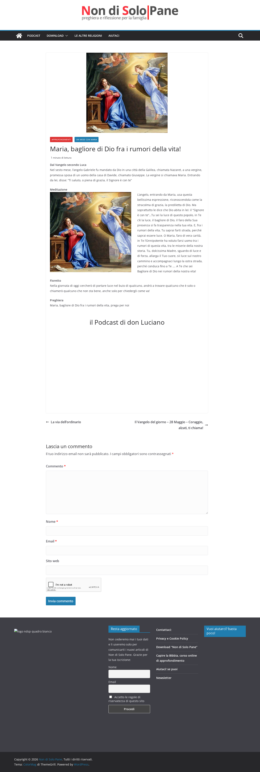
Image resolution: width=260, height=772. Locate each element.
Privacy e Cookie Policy (172, 638)
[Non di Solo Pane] (19, 36)
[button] (66, 36)
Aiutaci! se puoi (167, 669)
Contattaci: (164, 630)
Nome (52, 521)
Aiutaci (113, 36)
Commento (56, 466)
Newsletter (163, 678)
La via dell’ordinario (66, 422)
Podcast (33, 36)
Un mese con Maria (86, 139)
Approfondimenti (61, 139)
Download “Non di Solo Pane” (176, 647)
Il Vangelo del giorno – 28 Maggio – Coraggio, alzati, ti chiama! (169, 425)
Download (55, 36)
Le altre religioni (88, 36)
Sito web (52, 561)
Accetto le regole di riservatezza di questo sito (126, 699)
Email (51, 541)
